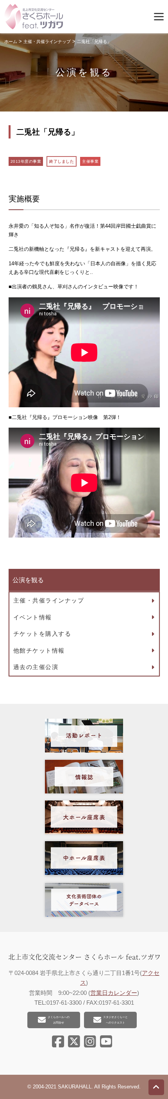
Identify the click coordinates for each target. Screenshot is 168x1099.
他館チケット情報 (39, 650)
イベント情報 (32, 617)
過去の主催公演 (36, 667)
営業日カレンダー (113, 992)
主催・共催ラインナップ (48, 600)
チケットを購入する (42, 633)
